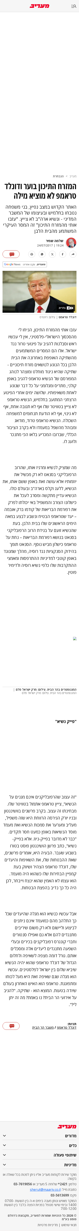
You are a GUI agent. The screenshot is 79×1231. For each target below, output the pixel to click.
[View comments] (11, 254)
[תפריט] (75, 6)
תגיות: (71, 1024)
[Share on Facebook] (62, 254)
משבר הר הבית (43, 1028)
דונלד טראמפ (66, 1028)
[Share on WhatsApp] (42, 254)
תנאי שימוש (68, 1225)
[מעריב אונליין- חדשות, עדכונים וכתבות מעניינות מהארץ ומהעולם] (39, 6)
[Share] (73, 254)
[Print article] (31, 254)
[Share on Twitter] (52, 254)
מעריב (73, 176)
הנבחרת (58, 176)
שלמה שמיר (54, 240)
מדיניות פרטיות (48, 1225)
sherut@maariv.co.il (45, 1189)
